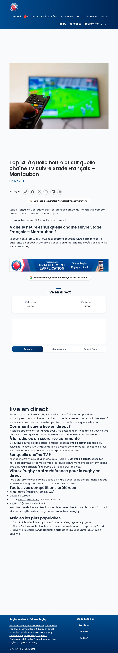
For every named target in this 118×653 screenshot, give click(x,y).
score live (101, 242)
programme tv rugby (29, 642)
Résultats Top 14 (17, 625)
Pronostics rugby (43, 639)
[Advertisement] (59, 559)
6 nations (40, 632)
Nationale (32, 499)
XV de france (27, 632)
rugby (30, 639)
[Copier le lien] (25, 192)
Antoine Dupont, (32, 635)
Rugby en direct (46, 629)
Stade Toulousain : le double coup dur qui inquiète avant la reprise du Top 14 (56, 526)
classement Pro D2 (27, 629)
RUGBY (12, 181)
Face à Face (90, 349)
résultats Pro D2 (35, 625)
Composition (59, 349)
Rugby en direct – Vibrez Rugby (27, 619)
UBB (24, 639)
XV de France (17, 491)
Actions (28, 349)
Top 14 (20, 181)
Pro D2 (51, 466)
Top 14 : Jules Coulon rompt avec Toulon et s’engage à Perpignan (50, 522)
